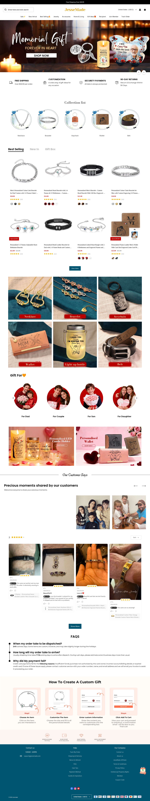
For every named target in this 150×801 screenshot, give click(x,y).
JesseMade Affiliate (119, 760)
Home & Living (79, 16)
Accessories (66, 16)
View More (75, 268)
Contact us (119, 752)
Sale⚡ (23, 16)
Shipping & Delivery (75, 756)
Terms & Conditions (119, 764)
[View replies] (15, 590)
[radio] (11, 203)
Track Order (126, 16)
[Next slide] (137, 398)
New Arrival (33, 16)
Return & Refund (75, 760)
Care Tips (75, 768)
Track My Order (75, 752)
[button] (18, 9)
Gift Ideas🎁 (91, 16)
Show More (75, 626)
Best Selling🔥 (45, 16)
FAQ (75, 764)
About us (120, 756)
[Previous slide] (13, 398)
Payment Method (75, 772)
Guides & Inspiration (75, 776)
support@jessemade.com (32, 756)
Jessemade (15, 797)
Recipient (102, 16)
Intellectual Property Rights (120, 772)
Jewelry (56, 16)
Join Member (113, 16)
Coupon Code (119, 780)
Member (120, 776)
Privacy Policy (119, 768)
